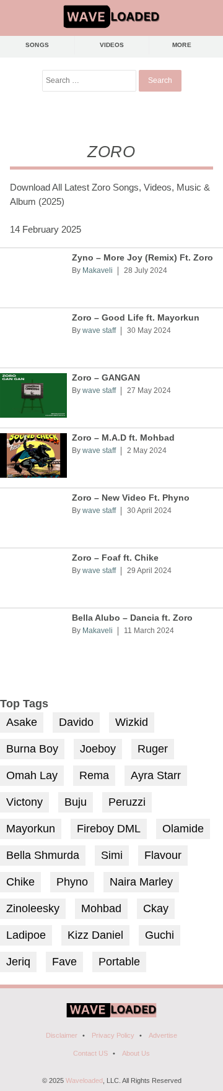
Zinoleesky (32, 908)
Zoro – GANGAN (106, 377)
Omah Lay (32, 775)
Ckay (155, 908)
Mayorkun (30, 828)
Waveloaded (84, 1080)
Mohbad (101, 908)
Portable (119, 961)
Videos (112, 44)
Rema (94, 775)
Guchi (159, 935)
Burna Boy (32, 749)
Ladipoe (26, 935)
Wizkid (131, 722)
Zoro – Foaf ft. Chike (115, 558)
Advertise (163, 1035)
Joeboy (98, 749)
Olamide (183, 828)
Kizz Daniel (95, 935)
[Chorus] (111, 1015)
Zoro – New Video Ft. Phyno (131, 497)
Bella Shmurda (42, 855)
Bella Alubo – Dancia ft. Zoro (132, 618)
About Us (136, 1053)
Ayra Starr (156, 775)
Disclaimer (61, 1035)
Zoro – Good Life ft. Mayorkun (135, 317)
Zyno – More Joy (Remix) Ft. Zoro (142, 257)
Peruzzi (127, 802)
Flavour (162, 855)
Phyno (72, 882)
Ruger (153, 749)
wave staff (99, 330)
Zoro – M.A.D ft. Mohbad (123, 437)
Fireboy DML (109, 828)
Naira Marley (141, 882)
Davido (76, 722)
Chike (20, 882)
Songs (37, 44)
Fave (64, 961)
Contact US (90, 1053)
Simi (112, 855)
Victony (24, 802)
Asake (21, 722)
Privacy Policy (113, 1035)
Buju (75, 802)
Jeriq (18, 961)
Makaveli (97, 270)
